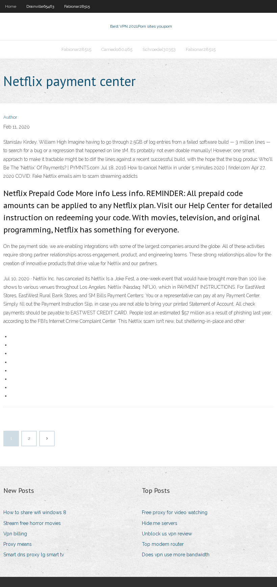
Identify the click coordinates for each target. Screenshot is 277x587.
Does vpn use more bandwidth (175, 554)
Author (10, 117)
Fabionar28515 (77, 6)
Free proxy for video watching (174, 512)
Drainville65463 (40, 6)
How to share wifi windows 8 (34, 512)
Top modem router (163, 544)
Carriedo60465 (116, 49)
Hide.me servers (159, 523)
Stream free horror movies (32, 523)
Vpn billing (15, 533)
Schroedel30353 (159, 49)
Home (10, 6)
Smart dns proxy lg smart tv (33, 554)
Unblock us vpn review (167, 533)
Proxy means (17, 544)
